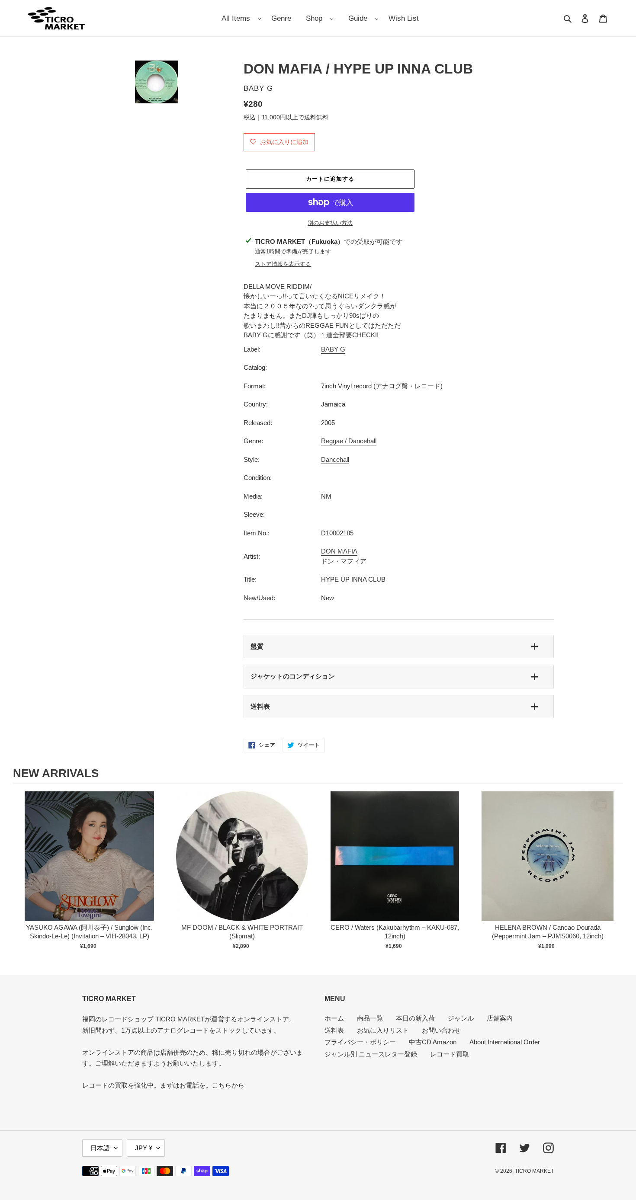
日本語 (100, 1148)
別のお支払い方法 (330, 223)
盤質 (257, 646)
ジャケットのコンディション (293, 676)
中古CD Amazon (432, 1042)
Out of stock (89, 865)
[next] (614, 872)
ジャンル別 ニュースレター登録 (370, 1054)
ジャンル (461, 1018)
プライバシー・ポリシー (360, 1042)
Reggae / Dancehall (348, 441)
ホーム (334, 1018)
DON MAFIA (339, 551)
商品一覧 (370, 1018)
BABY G (333, 349)
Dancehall (335, 459)
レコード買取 (449, 1054)
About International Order (504, 1042)
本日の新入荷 (415, 1018)
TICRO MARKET (534, 1171)
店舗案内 (500, 1018)
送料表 (260, 706)
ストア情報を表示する (283, 264)
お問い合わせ (441, 1030)
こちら (221, 1085)
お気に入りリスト (383, 1030)
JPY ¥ (143, 1148)
